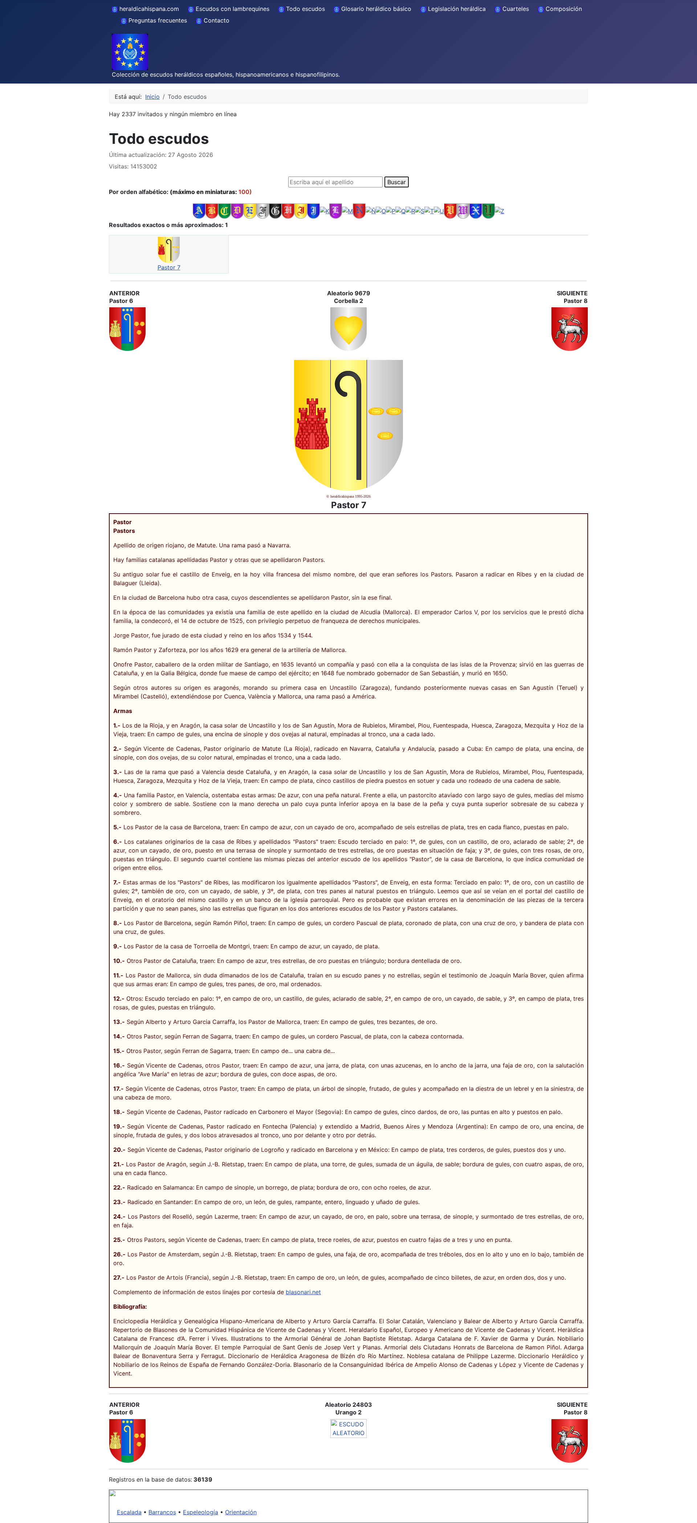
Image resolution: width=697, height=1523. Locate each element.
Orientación (241, 1512)
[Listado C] (224, 210)
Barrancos (162, 1512)
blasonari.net (303, 1292)
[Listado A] (199, 210)
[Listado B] (211, 210)
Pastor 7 (169, 267)
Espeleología (200, 1512)
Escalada (129, 1512)
